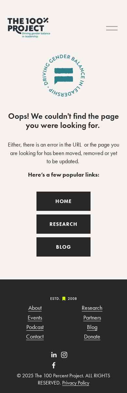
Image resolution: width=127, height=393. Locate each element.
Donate (92, 336)
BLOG (63, 247)
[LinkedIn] (53, 355)
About (35, 307)
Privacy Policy (75, 383)
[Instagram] (64, 355)
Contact (35, 336)
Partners (92, 317)
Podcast (35, 327)
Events (35, 317)
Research (92, 307)
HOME (63, 201)
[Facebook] (53, 365)
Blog (92, 327)
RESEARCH (63, 224)
